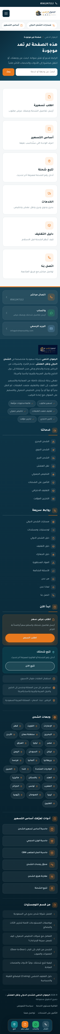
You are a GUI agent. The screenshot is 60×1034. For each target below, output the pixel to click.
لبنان (49, 752)
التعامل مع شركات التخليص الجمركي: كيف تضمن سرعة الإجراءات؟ (31, 938)
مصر (49, 743)
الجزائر (15, 786)
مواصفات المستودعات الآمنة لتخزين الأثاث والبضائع (31, 925)
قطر (16, 726)
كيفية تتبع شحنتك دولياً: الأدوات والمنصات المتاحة (31, 965)
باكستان (32, 778)
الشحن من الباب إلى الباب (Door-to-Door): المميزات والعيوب (31, 952)
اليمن (16, 752)
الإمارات (48, 726)
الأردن (9, 735)
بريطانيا (48, 760)
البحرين (48, 735)
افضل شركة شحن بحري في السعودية (33, 914)
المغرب (48, 786)
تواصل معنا (29, 1013)
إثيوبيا (16, 795)
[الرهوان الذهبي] (45, 13)
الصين (9, 769)
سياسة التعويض (25, 1006)
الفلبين (48, 803)
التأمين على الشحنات (47, 1013)
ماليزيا (15, 778)
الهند (49, 778)
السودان (33, 752)
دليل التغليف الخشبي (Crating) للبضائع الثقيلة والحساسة (29, 978)
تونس (31, 786)
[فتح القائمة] (6, 13)
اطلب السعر (30, 638)
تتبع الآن (30, 666)
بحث (8, 72)
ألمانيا (31, 760)
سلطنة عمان (28, 735)
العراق (20, 743)
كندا (24, 769)
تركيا (35, 743)
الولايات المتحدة (43, 769)
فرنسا (15, 760)
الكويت (30, 726)
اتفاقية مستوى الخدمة (46, 1006)
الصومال (33, 795)
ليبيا (49, 795)
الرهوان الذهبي (51, 37)
